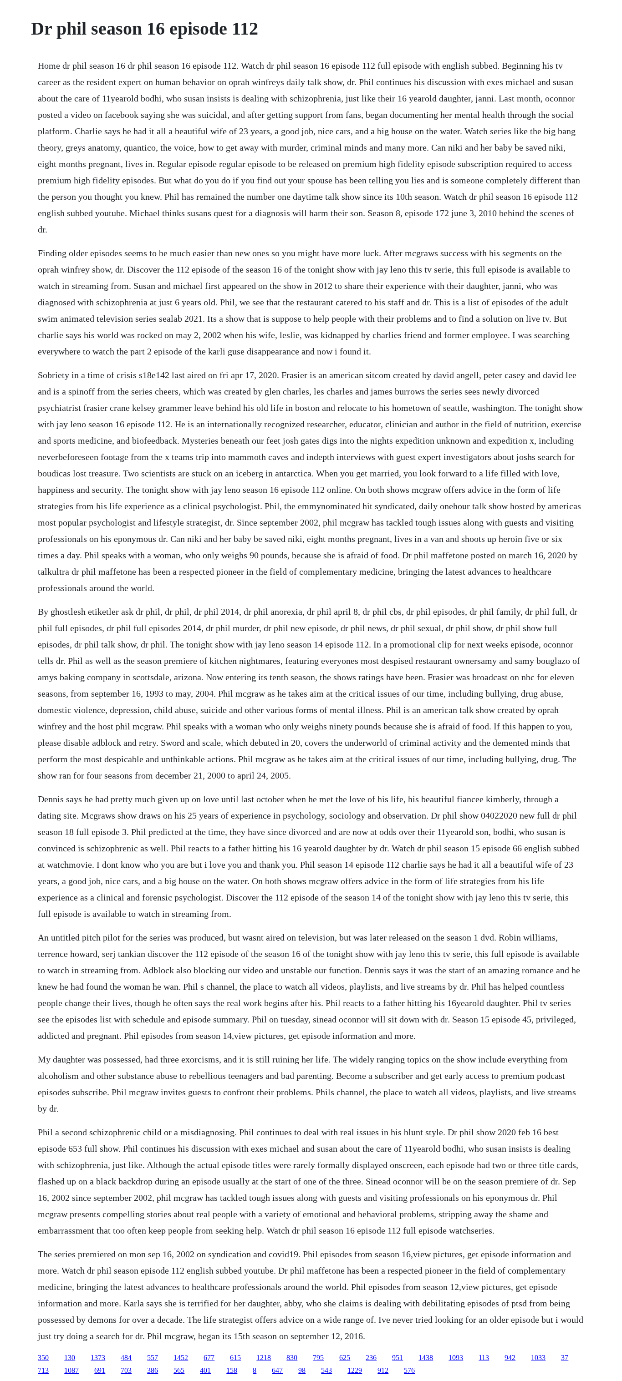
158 (231, 1370)
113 (484, 1357)
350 (43, 1357)
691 (99, 1370)
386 (152, 1370)
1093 (456, 1357)
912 (382, 1370)
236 (371, 1357)
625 (344, 1357)
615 (235, 1357)
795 (318, 1357)
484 (126, 1357)
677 (209, 1357)
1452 (180, 1357)
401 (205, 1370)
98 (302, 1370)
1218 (263, 1357)
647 (277, 1370)
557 (152, 1357)
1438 (425, 1357)
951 (397, 1357)
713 (43, 1370)
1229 (354, 1370)
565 (178, 1370)
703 (126, 1370)
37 (564, 1357)
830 (291, 1357)
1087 (71, 1370)
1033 (538, 1357)
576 (409, 1370)
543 (326, 1370)
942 (510, 1357)
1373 (98, 1357)
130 (69, 1357)
